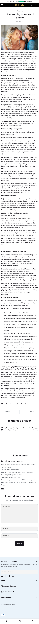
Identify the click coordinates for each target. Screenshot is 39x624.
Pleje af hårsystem (7, 199)
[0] (35, 5)
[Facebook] (7, 403)
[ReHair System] (19, 5)
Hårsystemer (5, 78)
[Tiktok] (9, 576)
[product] (7, 621)
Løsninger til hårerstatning (23, 63)
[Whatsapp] (13, 576)
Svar (2, 488)
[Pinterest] (10, 403)
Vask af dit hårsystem (8, 218)
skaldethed (24, 157)
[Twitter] (14, 403)
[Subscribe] (36, 572)
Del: (2, 403)
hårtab (6, 188)
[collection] (20, 621)
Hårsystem (19, 11)
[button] (31, 5)
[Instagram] (5, 576)
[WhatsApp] (21, 403)
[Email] (25, 403)
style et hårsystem (22, 303)
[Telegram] (18, 403)
